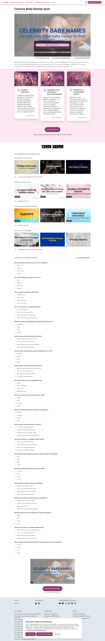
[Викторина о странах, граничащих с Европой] (52, 239)
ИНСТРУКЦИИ (18, 611)
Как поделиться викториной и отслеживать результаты (25, 616)
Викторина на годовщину (50, 614)
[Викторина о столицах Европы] (78, 239)
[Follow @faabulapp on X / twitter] (66, 603)
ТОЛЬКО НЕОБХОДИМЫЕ (44, 634)
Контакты (16, 603)
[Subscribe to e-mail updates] (75, 603)
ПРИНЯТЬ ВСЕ (30, 634)
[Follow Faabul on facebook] (63, 603)
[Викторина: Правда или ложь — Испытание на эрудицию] (26, 167)
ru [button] (103, 2)
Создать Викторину (95, 2)
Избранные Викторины (17, 2)
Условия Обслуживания (79, 614)
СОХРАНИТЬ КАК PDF (43, 58)
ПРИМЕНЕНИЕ (48, 611)
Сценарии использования (43, 2)
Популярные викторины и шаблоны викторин (30, 176)
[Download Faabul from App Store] (36, 603)
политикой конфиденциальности (37, 630)
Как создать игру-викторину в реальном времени (27, 614)
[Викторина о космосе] (78, 167)
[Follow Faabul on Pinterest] (72, 603)
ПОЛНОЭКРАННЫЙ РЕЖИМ (82, 58)
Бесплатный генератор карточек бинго (24, 639)
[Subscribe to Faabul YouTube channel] (60, 603)
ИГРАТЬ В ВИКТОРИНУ (52, 588)
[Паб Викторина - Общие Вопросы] (52, 167)
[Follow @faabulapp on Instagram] (69, 603)
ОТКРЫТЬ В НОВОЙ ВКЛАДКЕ (62, 58)
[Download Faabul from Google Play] (39, 603)
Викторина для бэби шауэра (51, 616)
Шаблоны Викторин (23, 201)
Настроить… (57, 634)
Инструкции (29, 2)
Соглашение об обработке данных (82, 616)
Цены (53, 2)
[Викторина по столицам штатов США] (26, 239)
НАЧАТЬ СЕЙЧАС (52, 129)
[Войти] (86, 2)
